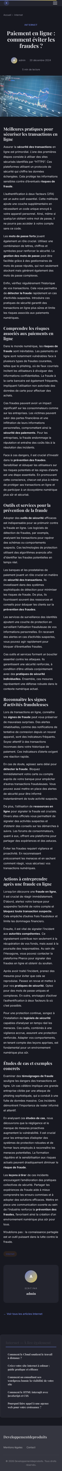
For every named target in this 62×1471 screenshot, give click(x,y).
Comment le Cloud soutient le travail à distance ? (30, 1356)
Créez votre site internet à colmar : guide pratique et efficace (29, 1367)
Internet (18, 15)
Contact (31, 1447)
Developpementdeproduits (25, 1436)
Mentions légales (12, 1447)
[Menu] (55, 3)
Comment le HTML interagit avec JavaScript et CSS (28, 1393)
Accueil (7, 15)
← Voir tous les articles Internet (22, 1313)
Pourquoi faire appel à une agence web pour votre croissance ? (28, 1405)
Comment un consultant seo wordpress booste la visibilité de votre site (31, 1380)
